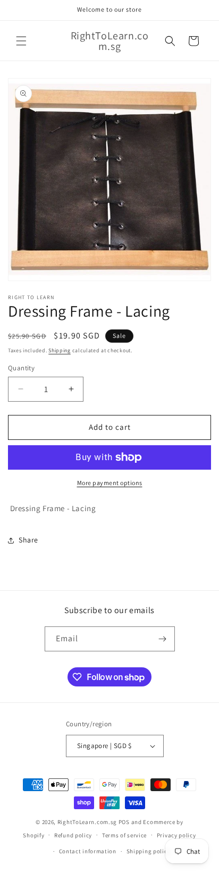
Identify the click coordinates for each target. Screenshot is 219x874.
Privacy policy (176, 835)
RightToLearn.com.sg (87, 822)
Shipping (59, 350)
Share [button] (28, 540)
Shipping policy (149, 851)
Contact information (87, 851)
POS (124, 822)
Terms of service (124, 835)
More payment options (109, 483)
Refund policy (73, 835)
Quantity (21, 367)
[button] (21, 41)
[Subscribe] (162, 638)
